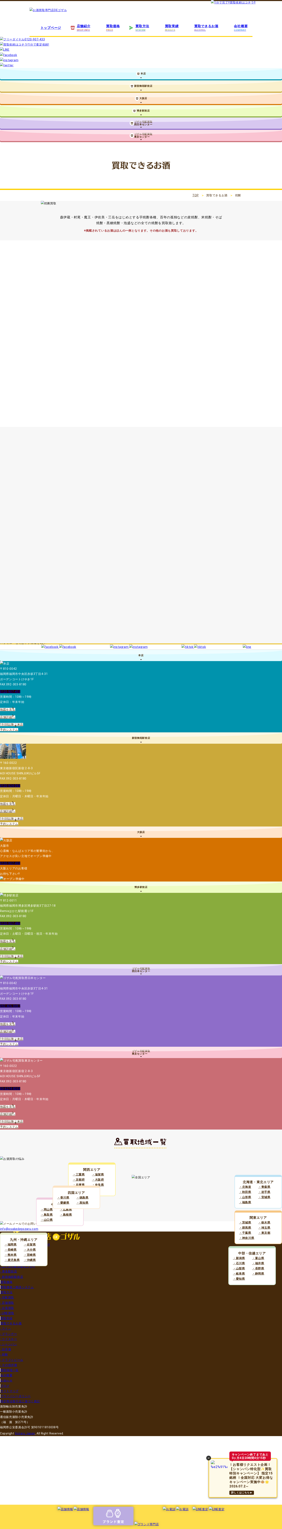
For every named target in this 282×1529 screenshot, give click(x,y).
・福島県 (245, 1202)
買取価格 (6, 1282)
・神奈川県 (246, 1238)
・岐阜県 (239, 1273)
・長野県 (258, 1268)
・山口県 (47, 1219)
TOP (195, 195)
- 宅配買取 (7, 1297)
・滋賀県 (98, 1174)
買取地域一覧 (9, 1370)
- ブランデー (8, 1334)
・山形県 (245, 1197)
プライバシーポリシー (15, 1396)
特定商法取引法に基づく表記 (20, 1401)
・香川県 (63, 1197)
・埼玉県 (264, 1227)
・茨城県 (245, 1222)
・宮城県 (264, 1197)
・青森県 (264, 1186)
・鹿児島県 (12, 1260)
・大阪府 (98, 1179)
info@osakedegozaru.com (19, 1228)
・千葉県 (245, 1232)
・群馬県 (245, 1227)
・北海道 (245, 1186)
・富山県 (258, 1258)
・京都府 (79, 1179)
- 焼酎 (4, 1354)
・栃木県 (264, 1222)
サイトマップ (9, 1391)
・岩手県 (264, 1192)
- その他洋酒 (8, 1365)
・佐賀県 (30, 1244)
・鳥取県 (47, 1214)
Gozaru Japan (25, 1433)
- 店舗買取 (7, 1302)
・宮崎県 (30, 1254)
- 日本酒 (5, 1349)
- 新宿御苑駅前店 (11, 1276)
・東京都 (264, 1232)
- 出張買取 (7, 1308)
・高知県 (82, 1202)
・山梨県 (239, 1268)
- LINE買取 (7, 1313)
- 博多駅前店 (8, 1271)
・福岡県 (11, 1244)
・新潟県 (239, 1258)
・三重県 (79, 1174)
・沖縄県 (30, 1260)
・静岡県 (258, 1273)
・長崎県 (11, 1249)
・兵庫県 (79, 1184)
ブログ (4, 1385)
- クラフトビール (11, 1360)
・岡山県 (47, 1209)
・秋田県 (245, 1192)
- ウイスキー (8, 1339)
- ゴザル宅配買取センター (17, 1266)
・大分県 (30, 1249)
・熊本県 (11, 1254)
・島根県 (66, 1214)
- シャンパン (8, 1344)
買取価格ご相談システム (17, 1287)
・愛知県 (239, 1278)
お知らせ (6, 1380)
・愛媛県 (63, 1202)
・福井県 (258, 1263)
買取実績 (6, 1318)
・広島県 (66, 1209)
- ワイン (5, 1328)
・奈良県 (98, 1184)
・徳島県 (82, 1197)
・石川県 (239, 1263)
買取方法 (6, 1292)
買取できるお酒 (11, 1323)
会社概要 (6, 1375)
